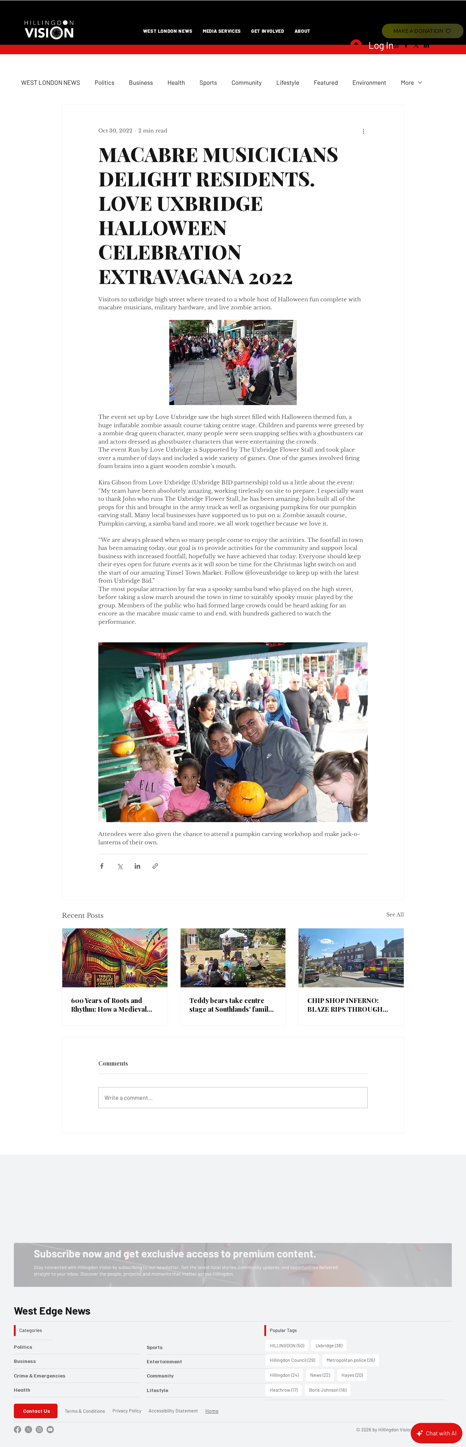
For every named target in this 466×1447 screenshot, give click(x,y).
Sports (208, 82)
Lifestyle (287, 82)
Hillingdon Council (294, 1360)
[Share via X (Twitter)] (119, 866)
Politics (104, 82)
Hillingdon (286, 1375)
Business (141, 82)
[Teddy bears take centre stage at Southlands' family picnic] (233, 957)
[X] (416, 45)
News (322, 1375)
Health (176, 82)
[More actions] (363, 131)
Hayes (354, 1375)
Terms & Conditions (85, 1411)
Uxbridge (331, 1345)
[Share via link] (155, 866)
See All (395, 914)
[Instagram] (395, 45)
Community (247, 82)
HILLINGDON (289, 1345)
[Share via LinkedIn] (137, 866)
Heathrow (286, 1390)
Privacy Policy (126, 1411)
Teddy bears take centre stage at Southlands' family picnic (230, 1005)
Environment (369, 82)
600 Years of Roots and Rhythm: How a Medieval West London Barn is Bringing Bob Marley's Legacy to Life (109, 1005)
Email (51, 1220)
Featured (326, 82)
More (407, 82)
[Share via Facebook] (101, 866)
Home (211, 1411)
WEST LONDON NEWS (50, 82)
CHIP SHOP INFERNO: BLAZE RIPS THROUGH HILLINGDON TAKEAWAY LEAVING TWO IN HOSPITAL (348, 1005)
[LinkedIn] (426, 45)
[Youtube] (50, 1429)
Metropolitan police (353, 1360)
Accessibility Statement (173, 1411)
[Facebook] (406, 45)
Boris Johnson (330, 1390)
